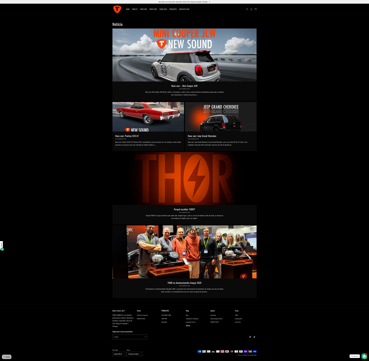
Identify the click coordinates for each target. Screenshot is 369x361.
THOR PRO (164, 319)
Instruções (213, 315)
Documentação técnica (216, 319)
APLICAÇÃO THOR (166, 315)
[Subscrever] (145, 337)
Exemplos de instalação (192, 319)
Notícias (188, 325)
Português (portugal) (133, 354)
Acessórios (238, 322)
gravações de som (191, 322)
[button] (247, 9)
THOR (236, 315)
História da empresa (142, 315)
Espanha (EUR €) (118, 354)
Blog (187, 315)
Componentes (238, 319)
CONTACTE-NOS (141, 319)
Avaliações (164, 322)
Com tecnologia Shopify (252, 355)
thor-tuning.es (244, 355)
